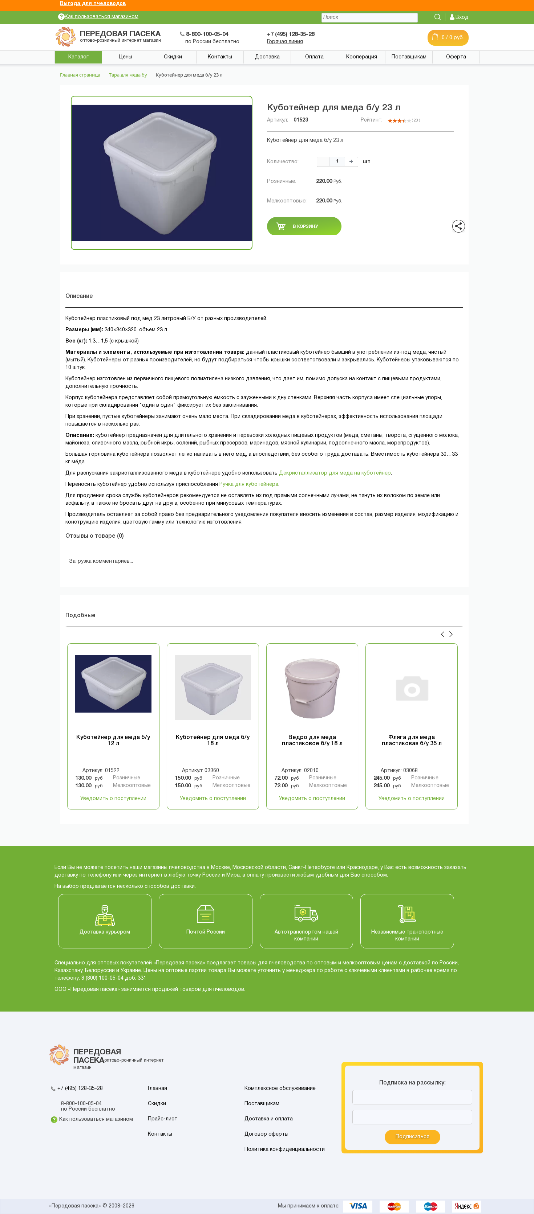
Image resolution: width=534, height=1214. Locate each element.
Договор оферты (266, 1134)
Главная (157, 1088)
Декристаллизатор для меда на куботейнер (335, 473)
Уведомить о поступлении (113, 798)
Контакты (220, 57)
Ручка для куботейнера (248, 484)
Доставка (267, 57)
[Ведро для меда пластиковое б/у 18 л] (312, 691)
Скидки (173, 57)
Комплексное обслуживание (280, 1088)
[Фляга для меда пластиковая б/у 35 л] (411, 691)
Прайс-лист (162, 1119)
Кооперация (361, 57)
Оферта (456, 57)
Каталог (78, 57)
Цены (125, 57)
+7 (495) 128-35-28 (80, 1088)
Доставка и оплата (268, 1119)
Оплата (314, 57)
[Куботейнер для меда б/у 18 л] (213, 691)
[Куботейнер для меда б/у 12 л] (113, 691)
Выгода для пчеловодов (93, 3)
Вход (462, 17)
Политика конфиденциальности (284, 1149)
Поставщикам (409, 57)
